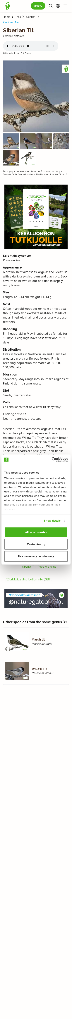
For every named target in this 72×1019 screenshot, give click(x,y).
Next (17, 22)
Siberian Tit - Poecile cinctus (39, 566)
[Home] (7, 5)
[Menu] (65, 6)
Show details (52, 520)
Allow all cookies (36, 532)
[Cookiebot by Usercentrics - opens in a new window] (52, 459)
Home (6, 16)
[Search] (50, 6)
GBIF (48, 579)
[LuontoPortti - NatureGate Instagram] (36, 598)
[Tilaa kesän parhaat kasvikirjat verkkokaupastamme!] (36, 217)
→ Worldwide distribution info (23, 579)
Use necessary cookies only (36, 556)
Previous (8, 22)
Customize (34, 544)
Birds (18, 16)
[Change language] (58, 6)
